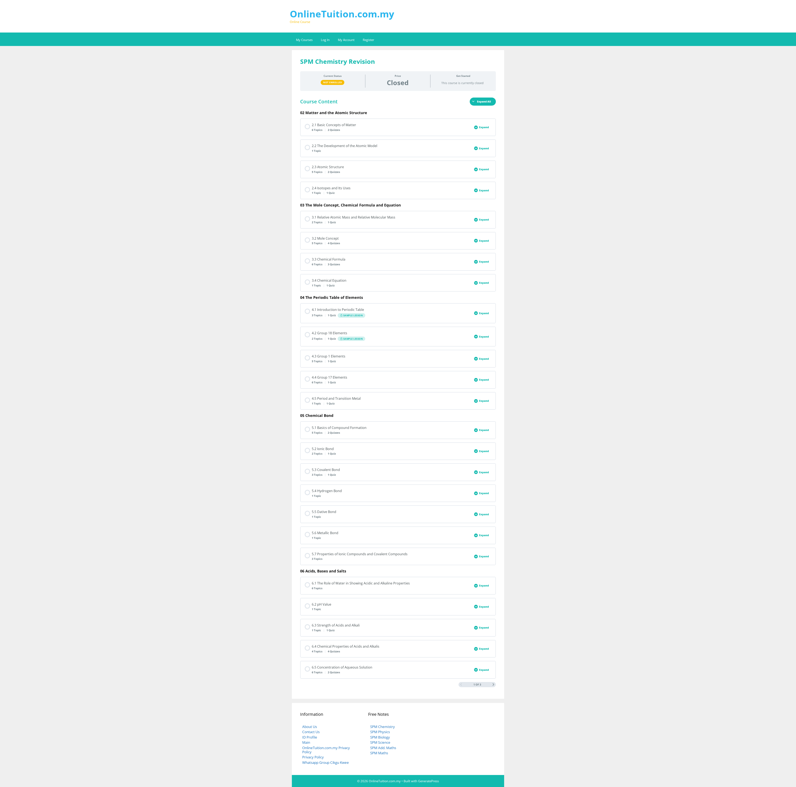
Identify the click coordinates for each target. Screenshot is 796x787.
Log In (325, 40)
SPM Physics (380, 731)
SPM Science (380, 742)
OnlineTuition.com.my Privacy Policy (326, 749)
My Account (346, 40)
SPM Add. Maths (383, 747)
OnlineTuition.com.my (342, 13)
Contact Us (311, 731)
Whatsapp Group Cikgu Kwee (325, 762)
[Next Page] (493, 684)
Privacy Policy (313, 757)
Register (368, 40)
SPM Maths (379, 753)
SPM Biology (380, 737)
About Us (309, 726)
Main (306, 742)
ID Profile (309, 737)
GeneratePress (428, 781)
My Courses (304, 40)
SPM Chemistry (382, 726)
